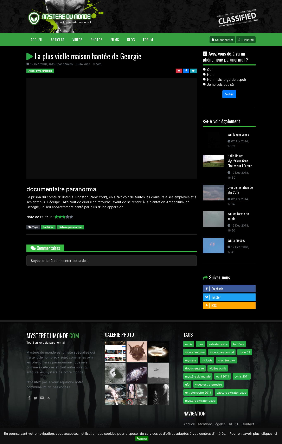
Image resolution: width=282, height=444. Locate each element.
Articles (57, 39)
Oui (209, 70)
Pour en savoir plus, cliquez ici (253, 433)
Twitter (216, 297)
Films (115, 39)
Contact (248, 424)
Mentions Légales (211, 424)
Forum (148, 39)
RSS (214, 305)
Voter (229, 94)
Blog (131, 39)
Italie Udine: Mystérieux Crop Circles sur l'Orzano (239, 160)
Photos (96, 39)
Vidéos (77, 39)
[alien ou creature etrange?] (116, 394)
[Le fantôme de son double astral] (158, 394)
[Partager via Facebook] (186, 70)
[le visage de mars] (116, 373)
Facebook (217, 288)
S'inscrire (247, 40)
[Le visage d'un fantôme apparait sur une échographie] (137, 394)
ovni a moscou (236, 240)
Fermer (141, 438)
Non (210, 74)
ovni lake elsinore (238, 134)
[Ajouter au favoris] (179, 70)
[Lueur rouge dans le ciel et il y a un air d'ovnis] (158, 351)
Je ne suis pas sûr (221, 84)
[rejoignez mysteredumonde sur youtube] (116, 351)
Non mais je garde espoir (226, 79)
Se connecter (223, 40)
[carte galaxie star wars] (137, 373)
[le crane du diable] (137, 351)
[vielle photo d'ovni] (158, 373)
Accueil (39, 39)
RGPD (233, 424)
